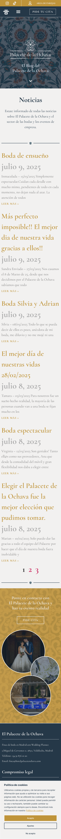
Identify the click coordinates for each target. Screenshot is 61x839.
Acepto (30, 818)
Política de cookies (34, 810)
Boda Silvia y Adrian (30, 303)
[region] (30, 810)
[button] (18, 12)
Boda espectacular (26, 430)
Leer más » (10, 203)
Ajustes (30, 826)
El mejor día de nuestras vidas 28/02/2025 (22, 364)
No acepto (30, 833)
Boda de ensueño (24, 155)
